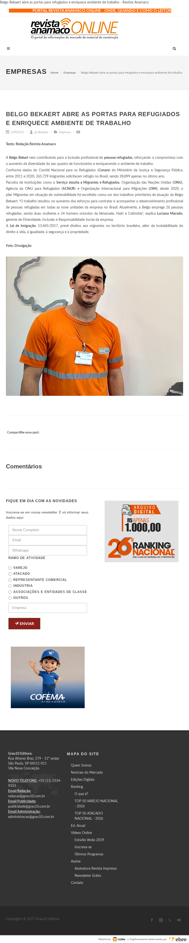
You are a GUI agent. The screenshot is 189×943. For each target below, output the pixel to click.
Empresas (69, 72)
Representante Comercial (40, 580)
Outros (20, 598)
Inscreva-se (83, 847)
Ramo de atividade (27, 558)
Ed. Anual (78, 826)
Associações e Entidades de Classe (50, 592)
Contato (77, 883)
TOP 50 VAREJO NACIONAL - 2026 (96, 803)
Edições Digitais (82, 780)
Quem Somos (81, 765)
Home (54, 72)
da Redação (41, 132)
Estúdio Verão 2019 (89, 840)
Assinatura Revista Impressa (96, 868)
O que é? (81, 794)
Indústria (23, 586)
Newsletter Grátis (88, 876)
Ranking (77, 787)
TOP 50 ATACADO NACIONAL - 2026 (89, 816)
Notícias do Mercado (87, 772)
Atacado (21, 573)
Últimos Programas (89, 854)
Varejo (20, 568)
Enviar (26, 624)
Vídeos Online (81, 833)
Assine (75, 861)
